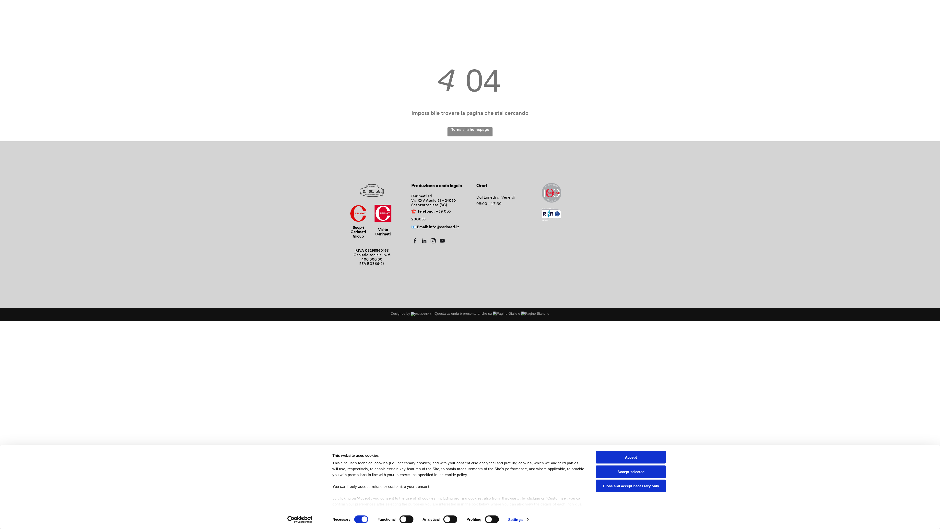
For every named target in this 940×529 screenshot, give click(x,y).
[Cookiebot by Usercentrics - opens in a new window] (300, 519)
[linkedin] (424, 241)
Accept (631, 457)
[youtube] (442, 241)
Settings (515, 519)
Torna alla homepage (470, 130)
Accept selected (631, 471)
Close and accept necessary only (631, 486)
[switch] (406, 519)
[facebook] (415, 241)
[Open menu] (859, 16)
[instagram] (433, 241)
